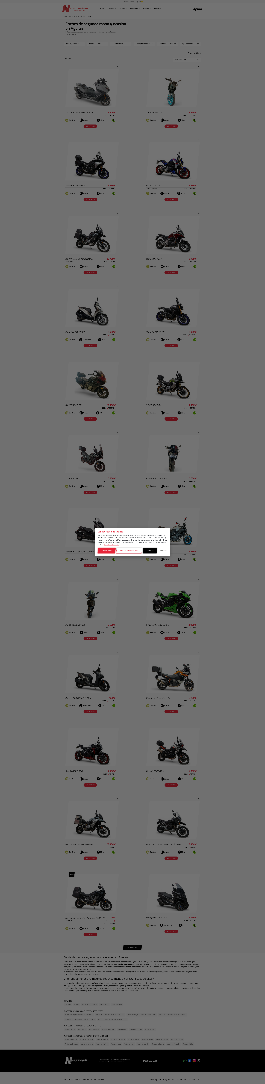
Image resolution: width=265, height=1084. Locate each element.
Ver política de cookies (111, 545)
